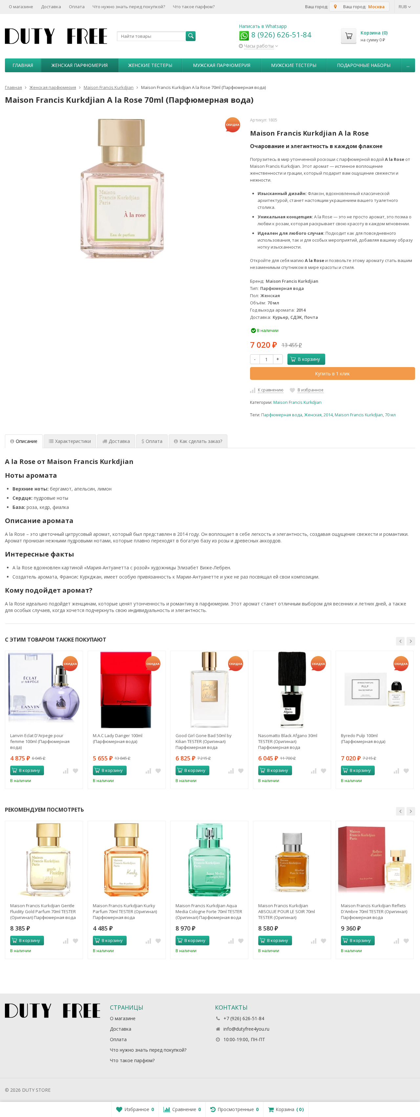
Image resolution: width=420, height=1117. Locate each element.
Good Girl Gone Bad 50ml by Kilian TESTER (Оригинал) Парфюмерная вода (204, 741)
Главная (22, 65)
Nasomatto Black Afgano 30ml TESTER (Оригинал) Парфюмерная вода (287, 741)
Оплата (77, 7)
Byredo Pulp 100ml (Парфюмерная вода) (363, 738)
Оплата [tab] (154, 441)
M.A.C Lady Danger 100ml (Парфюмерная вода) (117, 738)
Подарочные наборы (363, 65)
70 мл (390, 415)
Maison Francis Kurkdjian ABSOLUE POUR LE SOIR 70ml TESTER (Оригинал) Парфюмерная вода (286, 911)
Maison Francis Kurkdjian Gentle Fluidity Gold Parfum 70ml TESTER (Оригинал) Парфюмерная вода (43, 911)
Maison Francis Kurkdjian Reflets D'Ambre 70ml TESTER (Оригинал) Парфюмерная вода (374, 911)
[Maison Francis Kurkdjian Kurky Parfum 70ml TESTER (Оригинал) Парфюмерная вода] (126, 860)
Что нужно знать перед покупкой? (129, 7)
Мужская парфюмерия (221, 65)
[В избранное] (75, 770)
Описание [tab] (26, 441)
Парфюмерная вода (281, 415)
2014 (328, 415)
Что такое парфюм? (194, 7)
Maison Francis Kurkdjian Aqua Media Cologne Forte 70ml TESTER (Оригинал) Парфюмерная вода (209, 911)
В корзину (309, 359)
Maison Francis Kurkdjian (297, 402)
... (408, 65)
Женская (313, 415)
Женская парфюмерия (80, 65)
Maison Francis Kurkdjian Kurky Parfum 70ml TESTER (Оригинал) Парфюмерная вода (125, 911)
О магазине (21, 7)
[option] (44, 720)
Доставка (51, 7)
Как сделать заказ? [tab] (200, 441)
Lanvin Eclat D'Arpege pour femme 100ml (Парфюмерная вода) (40, 741)
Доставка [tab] (119, 441)
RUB (403, 7)
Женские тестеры (150, 65)
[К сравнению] (66, 770)
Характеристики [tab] (73, 441)
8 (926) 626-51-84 (280, 34)
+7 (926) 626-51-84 (243, 1018)
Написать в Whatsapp (263, 26)
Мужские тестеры (293, 65)
